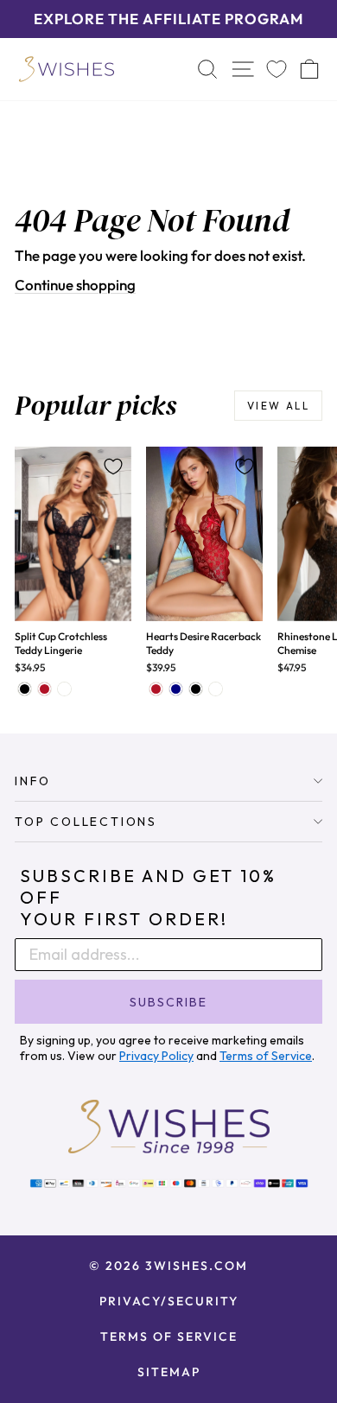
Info (33, 781)
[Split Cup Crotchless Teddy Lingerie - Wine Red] (44, 688)
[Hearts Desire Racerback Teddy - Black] (195, 688)
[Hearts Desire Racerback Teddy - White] (215, 688)
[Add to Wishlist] (113, 466)
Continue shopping (75, 285)
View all (278, 405)
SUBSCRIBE (168, 1002)
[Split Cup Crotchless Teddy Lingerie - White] (64, 688)
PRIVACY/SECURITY (168, 1301)
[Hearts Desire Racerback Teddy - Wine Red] (155, 688)
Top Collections (86, 821)
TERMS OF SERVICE (169, 1336)
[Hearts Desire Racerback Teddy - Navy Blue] (175, 688)
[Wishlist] (276, 69)
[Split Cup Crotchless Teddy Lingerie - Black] (24, 688)
